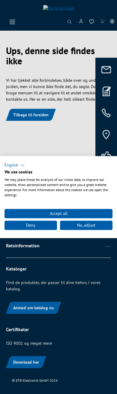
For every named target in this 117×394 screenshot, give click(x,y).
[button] (14, 165)
